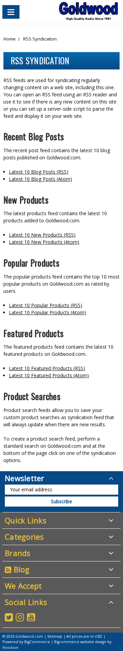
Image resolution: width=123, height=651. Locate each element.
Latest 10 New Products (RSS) (42, 235)
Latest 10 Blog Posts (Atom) (40, 179)
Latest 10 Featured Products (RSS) (47, 368)
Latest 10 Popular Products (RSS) (45, 305)
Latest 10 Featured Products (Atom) (49, 375)
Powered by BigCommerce (26, 641)
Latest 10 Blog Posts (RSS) (38, 172)
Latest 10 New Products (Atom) (44, 242)
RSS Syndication (40, 39)
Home (9, 39)
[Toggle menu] (10, 12)
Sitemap (54, 636)
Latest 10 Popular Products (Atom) (47, 312)
